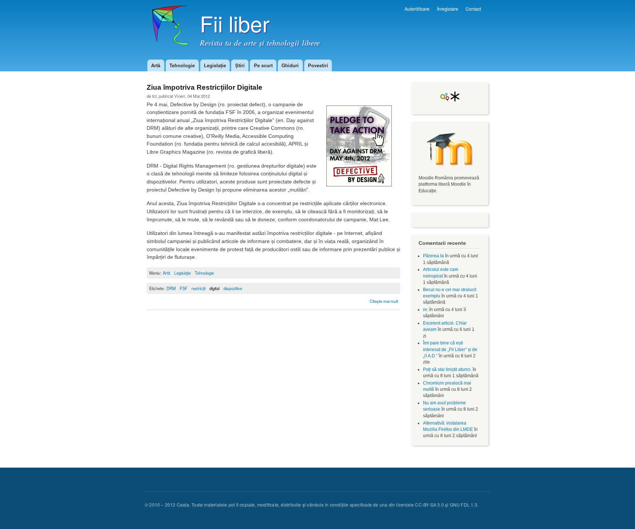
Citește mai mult (384, 301)
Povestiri (318, 65)
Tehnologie (182, 65)
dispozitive (232, 288)
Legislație (215, 65)
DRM (171, 288)
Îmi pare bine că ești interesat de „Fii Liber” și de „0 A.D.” (450, 349)
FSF (183, 288)
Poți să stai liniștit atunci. (447, 369)
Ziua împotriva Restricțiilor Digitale (204, 87)
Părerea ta (433, 255)
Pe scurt (263, 65)
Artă (155, 65)
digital (214, 288)
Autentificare (417, 9)
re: (425, 309)
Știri (240, 65)
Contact (473, 9)
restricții (198, 288)
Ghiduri (290, 65)
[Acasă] (167, 29)
